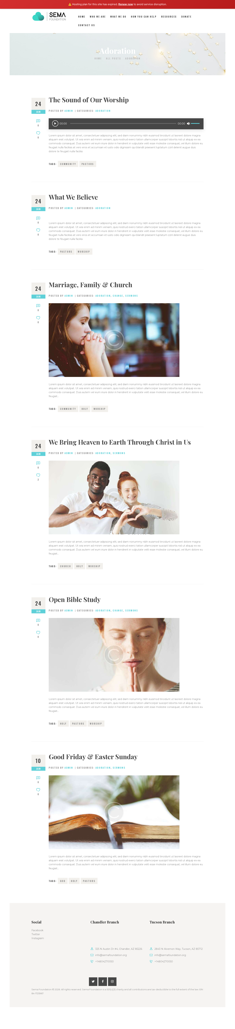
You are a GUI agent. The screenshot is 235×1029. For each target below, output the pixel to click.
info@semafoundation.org (111, 955)
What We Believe (73, 197)
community (68, 164)
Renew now (125, 4)
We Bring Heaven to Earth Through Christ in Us (120, 442)
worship (84, 251)
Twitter (35, 934)
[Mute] (188, 123)
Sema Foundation (41, 989)
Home (98, 58)
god (63, 881)
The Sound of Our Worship (89, 100)
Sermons (131, 295)
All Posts (113, 58)
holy (85, 408)
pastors (88, 164)
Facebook (37, 930)
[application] (126, 124)
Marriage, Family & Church (90, 285)
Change (118, 295)
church (65, 566)
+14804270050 (104, 961)
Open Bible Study (75, 599)
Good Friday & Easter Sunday (93, 757)
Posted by (61, 110)
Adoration (103, 110)
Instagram (37, 938)
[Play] (55, 123)
